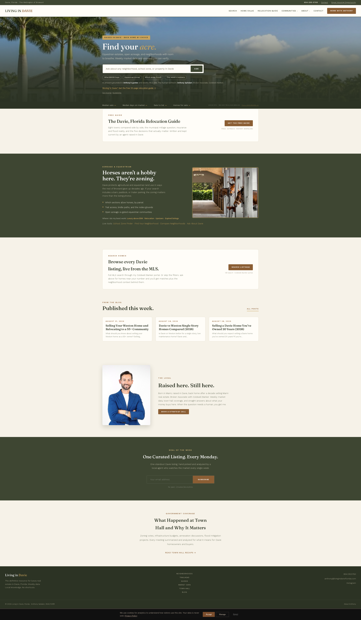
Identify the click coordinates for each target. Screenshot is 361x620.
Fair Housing (106, 93)
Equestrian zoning (132, 77)
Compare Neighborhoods (172, 223)
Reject (235, 614)
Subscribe (203, 480)
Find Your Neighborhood (146, 223)
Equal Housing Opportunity (343, 2)
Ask (196, 69)
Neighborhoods (184, 574)
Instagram (351, 583)
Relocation (149, 218)
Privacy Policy (131, 616)
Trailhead (185, 577)
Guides (184, 581)
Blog (184, 592)
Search (233, 11)
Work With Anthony (341, 11)
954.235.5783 (350, 574)
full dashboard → (250, 105)
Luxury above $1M (135, 218)
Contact (324, 2)
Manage (222, 614)
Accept (209, 614)
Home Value (247, 11)
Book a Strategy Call (173, 412)
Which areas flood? (153, 77)
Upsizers (159, 218)
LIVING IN (18, 11)
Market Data (184, 585)
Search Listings (241, 267)
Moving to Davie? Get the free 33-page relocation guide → (129, 88)
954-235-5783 (311, 2)
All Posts (253, 309)
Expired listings (172, 218)
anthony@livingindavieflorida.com (340, 578)
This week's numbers (176, 77)
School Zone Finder (123, 223)
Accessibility (117, 93)
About (305, 11)
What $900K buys (111, 77)
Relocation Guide (268, 11)
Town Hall (184, 588)
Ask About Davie (195, 223)
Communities (290, 11)
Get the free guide (239, 123)
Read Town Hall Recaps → (180, 553)
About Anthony (350, 604)
